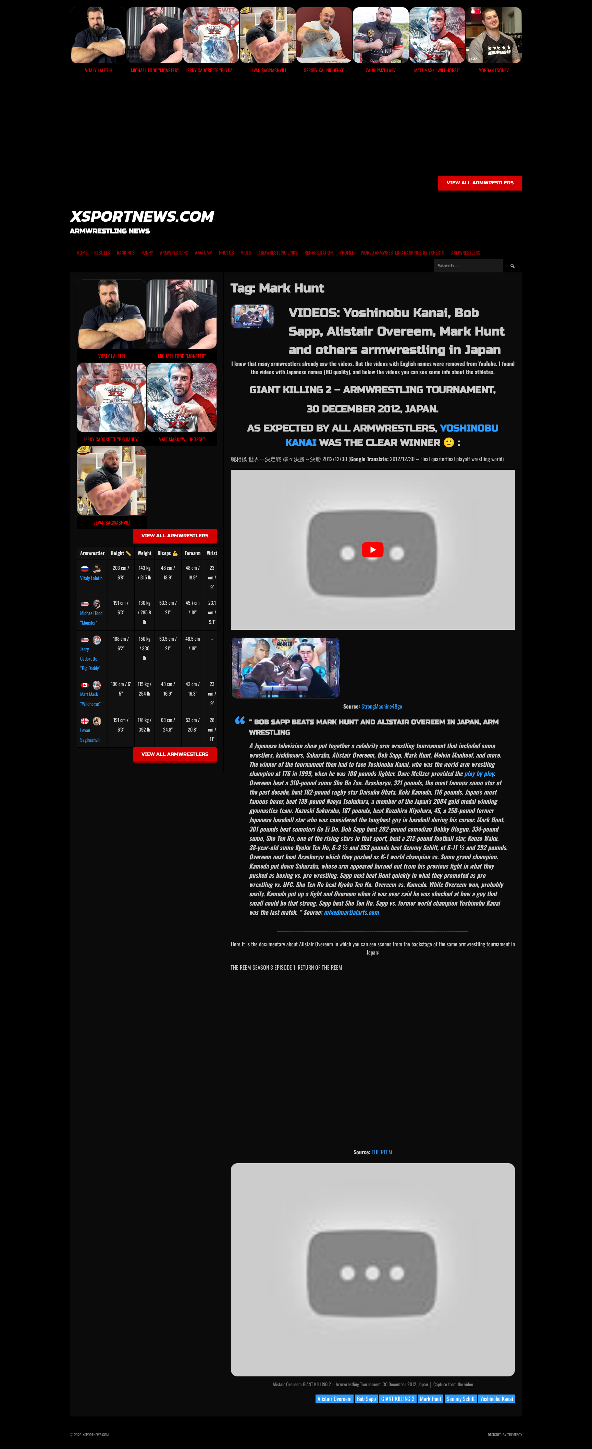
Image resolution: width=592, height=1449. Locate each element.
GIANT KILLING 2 (398, 1399)
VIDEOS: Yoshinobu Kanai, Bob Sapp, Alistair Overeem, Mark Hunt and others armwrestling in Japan (397, 331)
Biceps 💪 (168, 552)
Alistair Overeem (335, 1399)
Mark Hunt (430, 1399)
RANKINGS (126, 252)
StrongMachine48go (381, 706)
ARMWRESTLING (174, 252)
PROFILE (347, 252)
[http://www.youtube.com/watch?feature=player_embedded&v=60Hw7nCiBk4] (285, 667)
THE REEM (382, 1152)
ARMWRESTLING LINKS (278, 252)
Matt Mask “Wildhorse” (90, 698)
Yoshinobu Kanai (496, 1399)
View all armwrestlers (480, 183)
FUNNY (147, 252)
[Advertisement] (296, 127)
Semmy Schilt (461, 1399)
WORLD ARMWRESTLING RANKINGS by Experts (402, 252)
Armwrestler (92, 552)
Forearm (193, 552)
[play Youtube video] (373, 550)
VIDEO (246, 252)
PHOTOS (226, 252)
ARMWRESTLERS (465, 252)
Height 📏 (121, 552)
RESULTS (102, 252)
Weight (144, 552)
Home (82, 252)
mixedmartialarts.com (351, 912)
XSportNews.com (142, 216)
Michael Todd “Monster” (91, 617)
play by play (479, 773)
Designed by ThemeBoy (505, 1434)
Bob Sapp (366, 1399)
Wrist (212, 552)
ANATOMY (203, 252)
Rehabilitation (319, 252)
